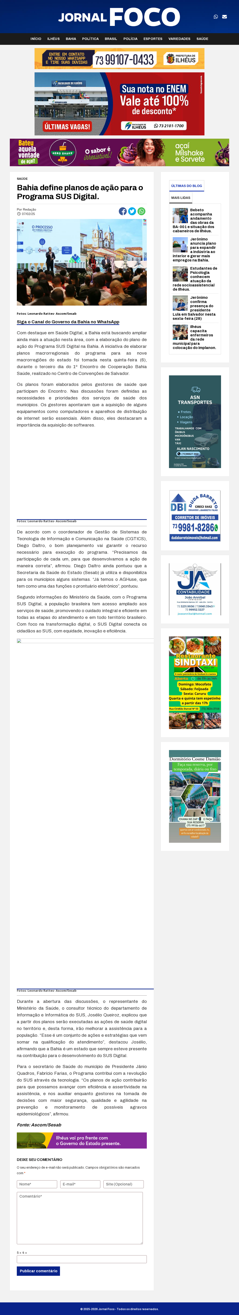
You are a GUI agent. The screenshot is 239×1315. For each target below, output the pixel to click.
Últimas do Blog (186, 186)
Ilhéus (53, 39)
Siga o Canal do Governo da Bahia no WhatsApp (68, 321)
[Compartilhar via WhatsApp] (141, 211)
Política (90, 39)
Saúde (202, 39)
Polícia (130, 39)
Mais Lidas (180, 198)
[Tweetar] (132, 211)
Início (36, 39)
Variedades (179, 39)
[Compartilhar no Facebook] (123, 211)
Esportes (153, 39)
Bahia (71, 39)
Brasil (111, 39)
